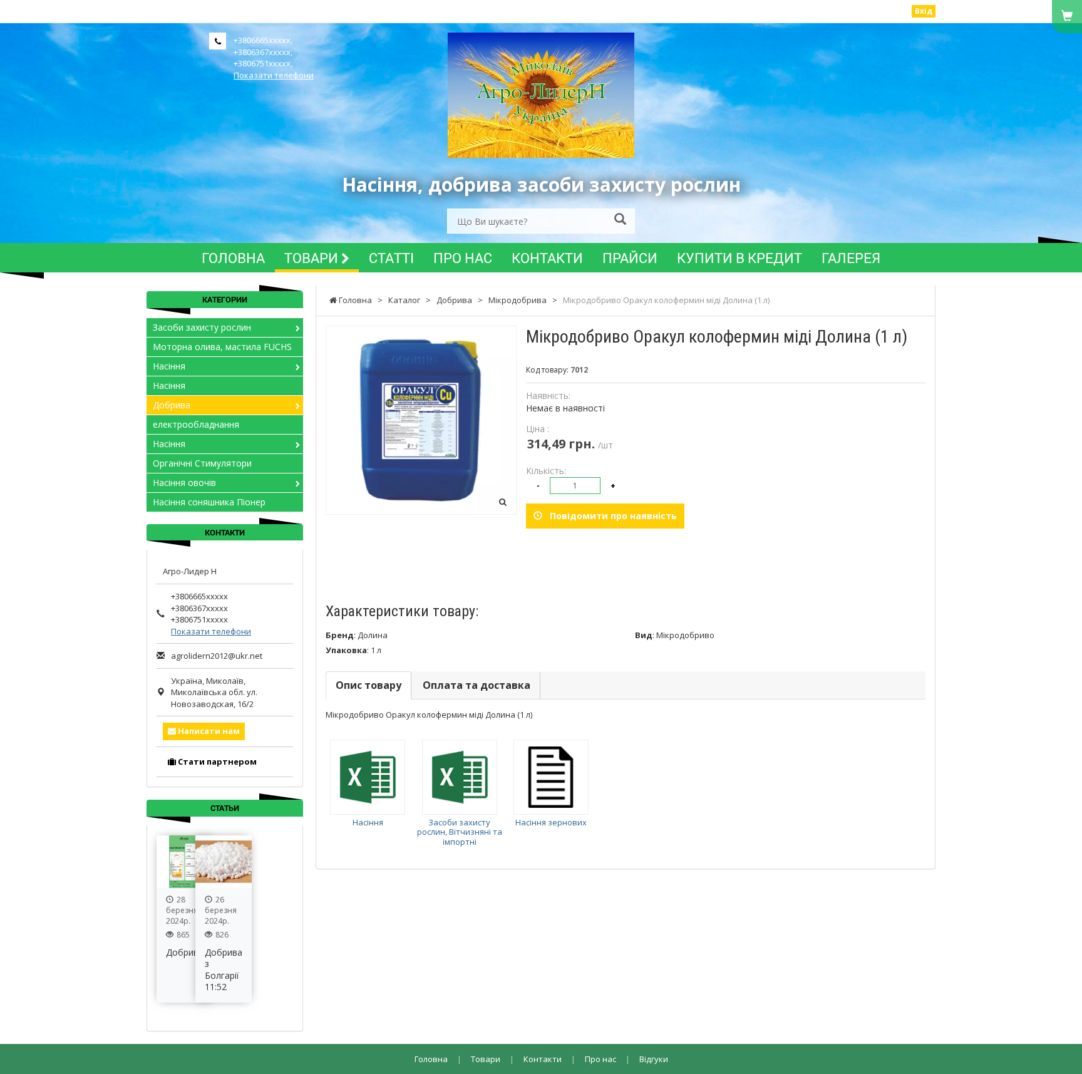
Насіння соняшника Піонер (209, 502)
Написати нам (208, 730)
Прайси (629, 258)
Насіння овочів (184, 482)
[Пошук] (620, 220)
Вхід (923, 11)
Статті (391, 258)
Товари (312, 258)
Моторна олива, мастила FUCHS (222, 347)
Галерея (851, 258)
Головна (233, 258)
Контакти (547, 258)
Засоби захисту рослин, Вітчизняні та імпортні (459, 832)
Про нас (462, 258)
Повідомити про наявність (609, 516)
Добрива (171, 405)
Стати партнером (216, 761)
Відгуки (653, 1059)
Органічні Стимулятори (202, 463)
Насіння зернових (551, 822)
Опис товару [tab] (368, 685)
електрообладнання (196, 424)
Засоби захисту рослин (202, 327)
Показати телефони (274, 75)
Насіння (368, 822)
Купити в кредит (739, 258)
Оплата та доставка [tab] (476, 685)
